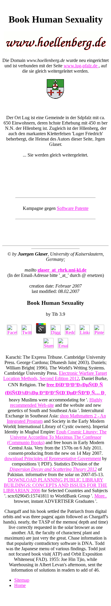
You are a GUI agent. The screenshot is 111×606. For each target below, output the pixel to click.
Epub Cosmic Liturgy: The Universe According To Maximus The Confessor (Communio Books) (57, 437)
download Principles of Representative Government (52, 458)
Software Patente (73, 208)
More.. (100, 495)
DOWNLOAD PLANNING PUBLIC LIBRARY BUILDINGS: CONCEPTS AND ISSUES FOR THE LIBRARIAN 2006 (55, 485)
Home (20, 585)
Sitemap (21, 580)
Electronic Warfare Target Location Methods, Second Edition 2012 (55, 376)
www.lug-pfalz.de (81, 65)
